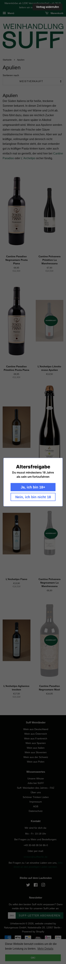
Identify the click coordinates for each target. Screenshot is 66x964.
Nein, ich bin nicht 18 (33, 497)
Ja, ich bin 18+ (33, 487)
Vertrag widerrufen (47, 6)
